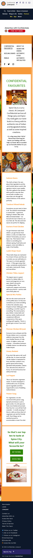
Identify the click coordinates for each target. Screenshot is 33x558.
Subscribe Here (7, 518)
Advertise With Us (8, 516)
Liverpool (5, 509)
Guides (20, 14)
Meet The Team (7, 526)
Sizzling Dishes (9, 53)
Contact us (6, 513)
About (20, 16)
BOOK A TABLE (16, 459)
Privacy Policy (6, 521)
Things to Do (13, 14)
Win (11, 16)
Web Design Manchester (8, 556)
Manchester (6, 504)
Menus (6, 58)
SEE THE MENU (16, 452)
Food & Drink (11, 11)
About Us (20, 46)
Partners (26, 14)
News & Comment (22, 11)
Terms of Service (7, 523)
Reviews (5, 14)
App (15, 16)
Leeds (4, 507)
